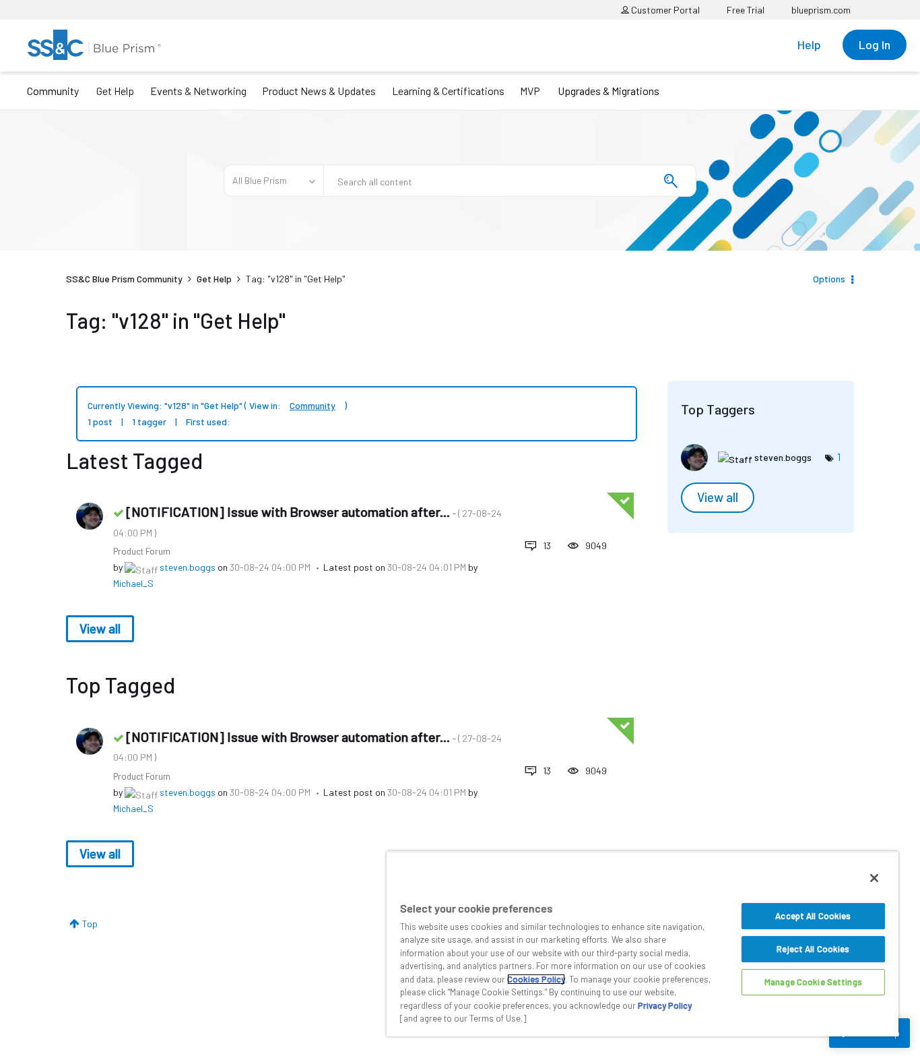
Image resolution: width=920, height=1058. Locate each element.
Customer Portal (664, 9)
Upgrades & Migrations (608, 90)
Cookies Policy (536, 979)
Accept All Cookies (813, 915)
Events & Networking (198, 90)
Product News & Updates (319, 90)
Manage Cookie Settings (813, 981)
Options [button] (829, 278)
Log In (874, 44)
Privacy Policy (665, 1005)
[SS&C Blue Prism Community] (94, 45)
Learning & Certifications (448, 90)
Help (809, 44)
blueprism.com (821, 9)
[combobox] (509, 180)
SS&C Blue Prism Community (124, 278)
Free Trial (745, 9)
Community (53, 90)
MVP (530, 90)
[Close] (874, 878)
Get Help (115, 90)
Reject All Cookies (813, 948)
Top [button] (90, 923)
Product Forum (141, 551)
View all (100, 628)
